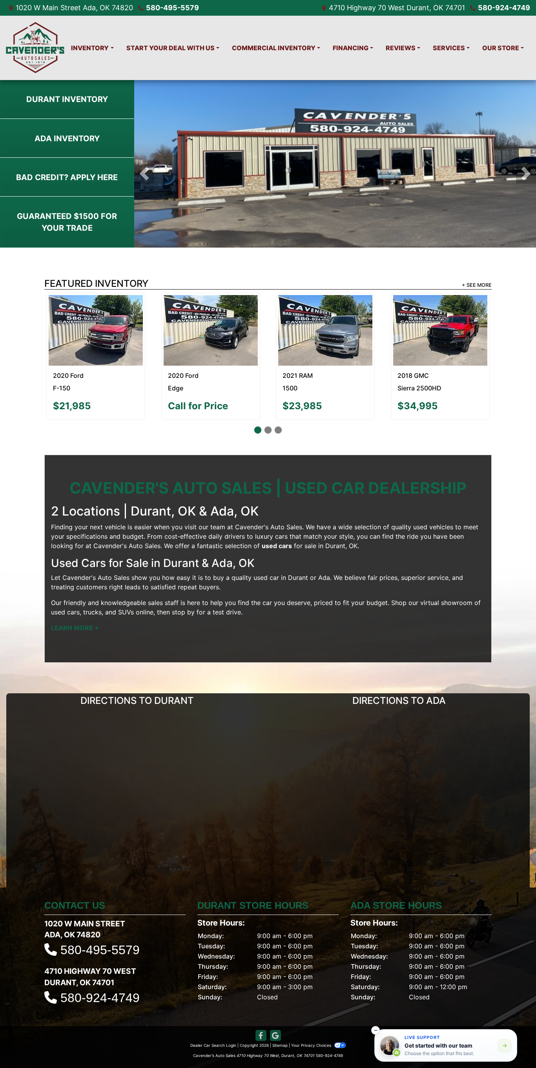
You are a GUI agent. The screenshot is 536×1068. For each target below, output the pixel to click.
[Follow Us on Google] (275, 1016)
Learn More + (75, 609)
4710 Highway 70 (357, 8)
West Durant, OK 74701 (426, 8)
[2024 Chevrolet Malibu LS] (96, 320)
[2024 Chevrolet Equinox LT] (440, 320)
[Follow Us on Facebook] (260, 1016)
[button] (144, 174)
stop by (183, 593)
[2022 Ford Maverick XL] (325, 311)
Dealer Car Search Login (213, 1026)
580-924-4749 (504, 8)
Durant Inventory (67, 99)
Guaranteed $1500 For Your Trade (67, 222)
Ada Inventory (67, 138)
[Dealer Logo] (35, 48)
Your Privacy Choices (311, 1026)
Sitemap (280, 1026)
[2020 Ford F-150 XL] (210, 313)
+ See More (477, 285)
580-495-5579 (172, 8)
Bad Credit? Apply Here (67, 177)
